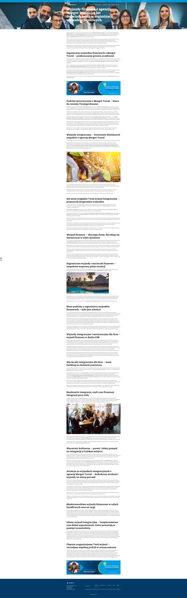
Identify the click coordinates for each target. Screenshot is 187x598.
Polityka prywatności (88, 589)
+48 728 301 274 (83, 1)
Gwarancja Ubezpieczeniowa (111, 589)
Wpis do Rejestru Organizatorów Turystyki (99, 589)
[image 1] (70, 582)
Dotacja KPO (102, 1)
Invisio (96, 594)
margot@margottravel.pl (73, 1)
